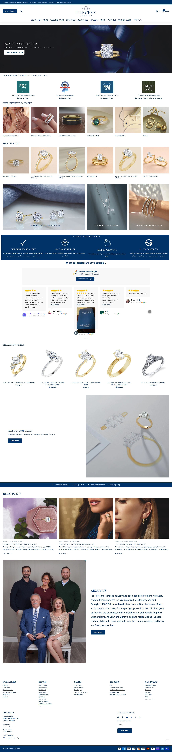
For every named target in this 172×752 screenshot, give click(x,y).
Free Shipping (78, 690)
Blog (111, 685)
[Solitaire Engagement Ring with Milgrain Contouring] (119, 364)
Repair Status (42, 692)
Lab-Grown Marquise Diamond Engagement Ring (52, 384)
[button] (22, 311)
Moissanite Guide (114, 692)
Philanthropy (6, 694)
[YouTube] (127, 717)
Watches (112, 20)
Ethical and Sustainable (97, 485)
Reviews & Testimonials (9, 692)
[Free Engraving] (107, 243)
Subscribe (124, 730)
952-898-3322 (9, 735)
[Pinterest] (122, 717)
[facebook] (131, 717)
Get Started (15, 440)
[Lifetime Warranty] (23, 243)
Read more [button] (55, 305)
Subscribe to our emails (124, 721)
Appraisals (41, 697)
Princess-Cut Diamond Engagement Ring (19, 382)
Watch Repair (42, 690)
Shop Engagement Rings (14, 52)
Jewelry (94, 20)
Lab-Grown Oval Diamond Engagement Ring (86, 384)
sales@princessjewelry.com (13, 738)
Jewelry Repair (43, 687)
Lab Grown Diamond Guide (117, 690)
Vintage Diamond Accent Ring (153, 382)
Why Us (137, 20)
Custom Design (125, 20)
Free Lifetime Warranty (61, 485)
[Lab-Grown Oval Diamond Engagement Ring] (86, 364)
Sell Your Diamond (44, 701)
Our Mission (6, 687)
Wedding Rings (57, 20)
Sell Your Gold (42, 699)
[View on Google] (50, 313)
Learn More (98, 632)
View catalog (9, 11)
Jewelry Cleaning (43, 694)
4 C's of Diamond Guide (116, 687)
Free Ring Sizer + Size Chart (118, 694)
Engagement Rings (39, 20)
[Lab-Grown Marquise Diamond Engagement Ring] (52, 364)
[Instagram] (118, 717)
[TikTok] (139, 717)
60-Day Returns (79, 485)
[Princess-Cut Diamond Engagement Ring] (19, 364)
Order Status (77, 685)
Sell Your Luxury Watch (45, 703)
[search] (21, 11)
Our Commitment (8, 690)
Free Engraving (115, 485)
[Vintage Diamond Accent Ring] (153, 364)
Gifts (103, 20)
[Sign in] (158, 11)
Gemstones (83, 20)
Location (5, 697)
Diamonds (70, 20)
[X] (135, 717)
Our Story (5, 685)
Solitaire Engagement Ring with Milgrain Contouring (119, 384)
